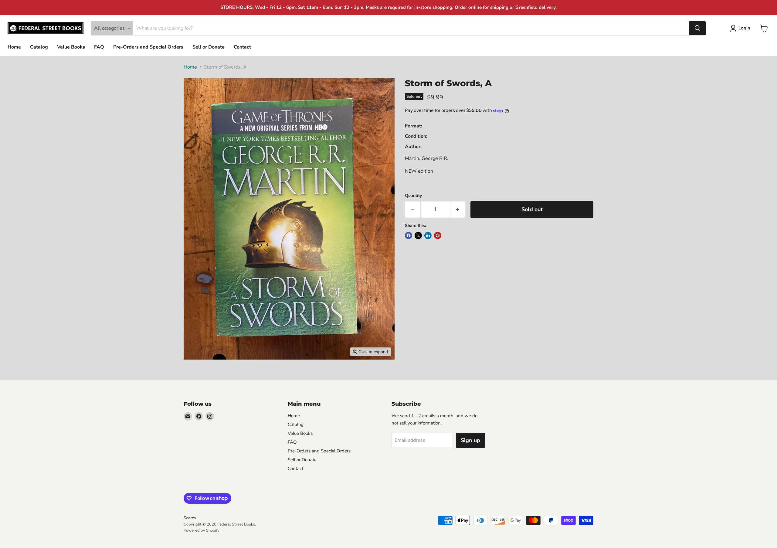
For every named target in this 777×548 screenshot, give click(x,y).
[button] (741, 28)
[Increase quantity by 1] (458, 209)
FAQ (99, 47)
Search (190, 518)
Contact (242, 47)
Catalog (39, 47)
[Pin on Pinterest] (437, 235)
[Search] (697, 28)
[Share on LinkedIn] (428, 235)
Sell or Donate (208, 47)
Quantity (413, 195)
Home (14, 47)
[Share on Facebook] (408, 235)
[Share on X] (418, 235)
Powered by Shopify (201, 530)
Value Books (71, 47)
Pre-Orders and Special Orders (148, 47)
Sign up (470, 440)
